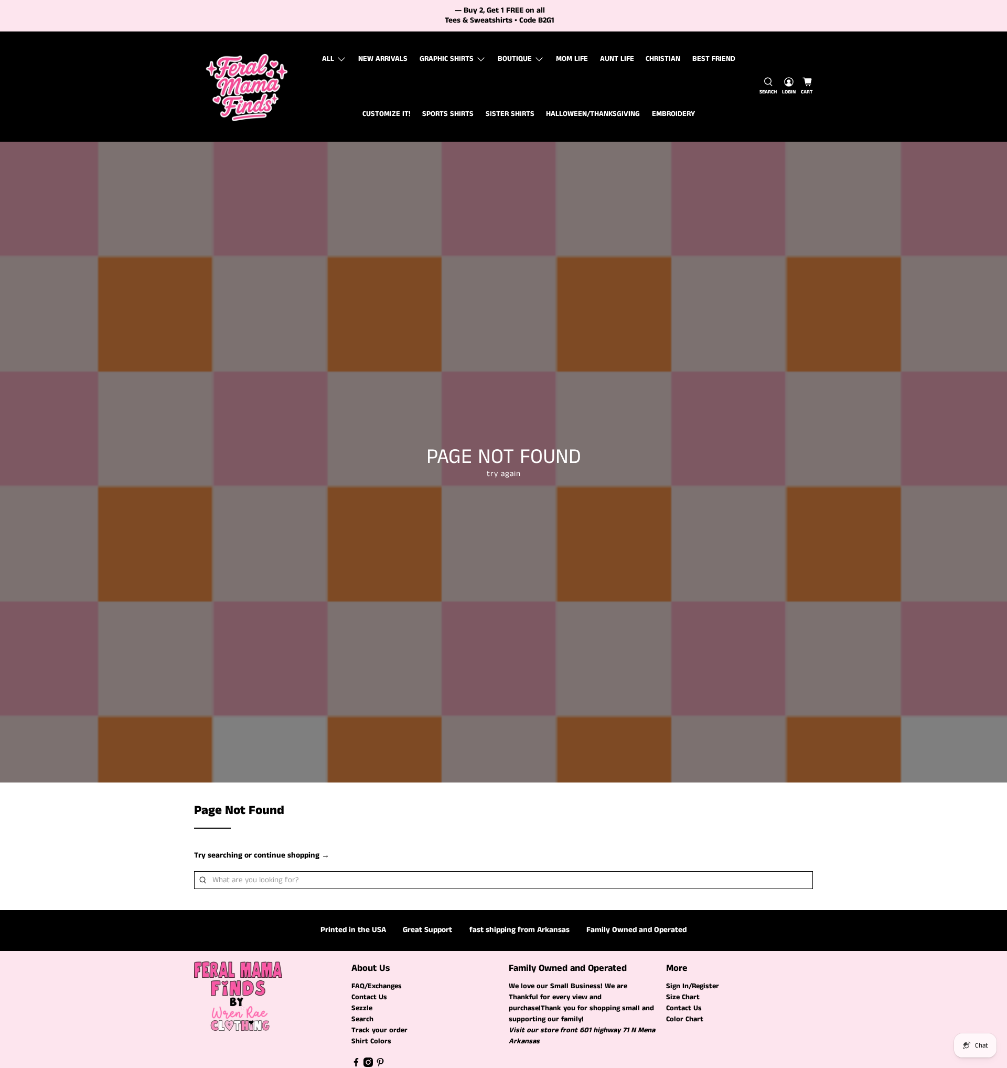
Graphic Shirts (447, 59)
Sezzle (361, 1008)
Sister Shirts (510, 114)
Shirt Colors (371, 1041)
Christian (663, 59)
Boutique (515, 59)
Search (362, 1019)
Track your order (379, 1030)
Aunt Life (617, 59)
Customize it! (386, 114)
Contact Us (369, 997)
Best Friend (713, 59)
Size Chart (683, 997)
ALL (328, 59)
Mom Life (572, 59)
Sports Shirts (448, 114)
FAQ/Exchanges (376, 986)
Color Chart (684, 1019)
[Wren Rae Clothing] (247, 86)
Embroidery (673, 114)
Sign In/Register (692, 986)
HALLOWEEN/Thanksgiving (593, 114)
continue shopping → (291, 855)
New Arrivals (383, 59)
